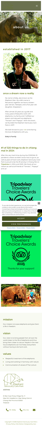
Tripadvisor (5, 164)
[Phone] (39, 215)
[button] (39, 203)
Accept (21, 218)
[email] (34, 409)
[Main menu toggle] (37, 6)
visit (25, 130)
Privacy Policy (11, 227)
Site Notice (19, 424)
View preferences (21, 224)
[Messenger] (39, 219)
